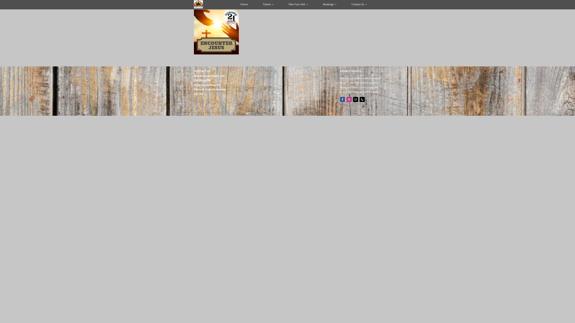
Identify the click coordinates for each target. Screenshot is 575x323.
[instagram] (349, 99)
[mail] (355, 99)
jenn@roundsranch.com (209, 75)
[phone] (362, 99)
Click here (364, 87)
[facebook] (342, 99)
